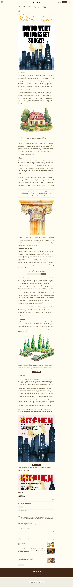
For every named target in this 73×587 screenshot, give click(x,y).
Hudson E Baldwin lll (24, 523)
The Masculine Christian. (29, 411)
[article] (36, 544)
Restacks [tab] (25, 506)
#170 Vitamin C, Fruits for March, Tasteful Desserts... (30, 542)
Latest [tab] (22, 539)
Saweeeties (24, 560)
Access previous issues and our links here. (27, 467)
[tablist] (22, 507)
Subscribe (65, 2)
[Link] (17, 158)
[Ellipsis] (54, 516)
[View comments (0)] (28, 562)
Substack (31, 584)
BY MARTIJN (21, 73)
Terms (39, 579)
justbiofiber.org (26, 524)
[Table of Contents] (1, 293)
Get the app (41, 582)
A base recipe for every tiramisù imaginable (25, 559)
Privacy (36, 579)
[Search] (59, 2)
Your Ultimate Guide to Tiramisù (25, 558)
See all (20, 565)
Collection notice (43, 579)
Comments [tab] (21, 506)
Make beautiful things (22, 543)
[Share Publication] (61, 2)
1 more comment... (21, 534)
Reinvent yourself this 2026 (23, 552)
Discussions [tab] (26, 539)
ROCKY (22, 10)
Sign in (70, 2)
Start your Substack (33, 582)
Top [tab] (19, 539)
